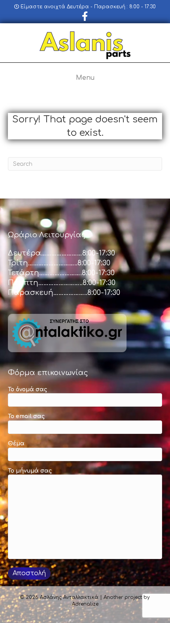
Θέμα (16, 444)
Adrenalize (85, 604)
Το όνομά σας (27, 389)
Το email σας (26, 416)
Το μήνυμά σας (30, 471)
